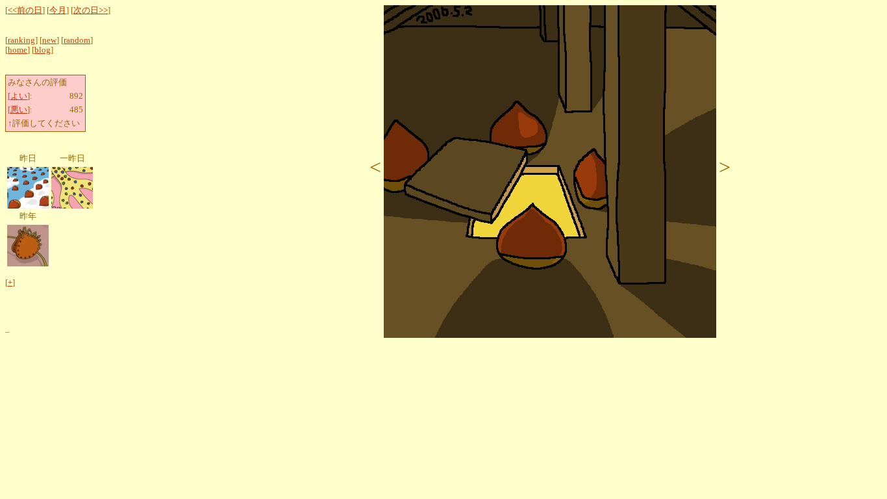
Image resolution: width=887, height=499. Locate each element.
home (17, 50)
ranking (21, 40)
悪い (18, 109)
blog (42, 50)
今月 (57, 10)
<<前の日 (25, 10)
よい (18, 96)
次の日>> (90, 10)
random (77, 40)
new (49, 40)
